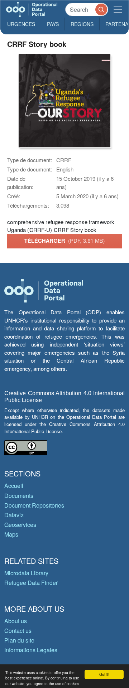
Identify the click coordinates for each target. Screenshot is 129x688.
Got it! (104, 674)
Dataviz (14, 515)
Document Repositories (34, 505)
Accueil (13, 485)
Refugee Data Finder (31, 582)
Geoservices (20, 524)
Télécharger (64, 240)
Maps (11, 534)
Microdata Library (26, 573)
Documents (18, 495)
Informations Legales (30, 650)
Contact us (18, 630)
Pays (53, 24)
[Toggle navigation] (118, 9)
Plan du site (19, 640)
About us (15, 621)
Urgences (21, 24)
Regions (82, 24)
